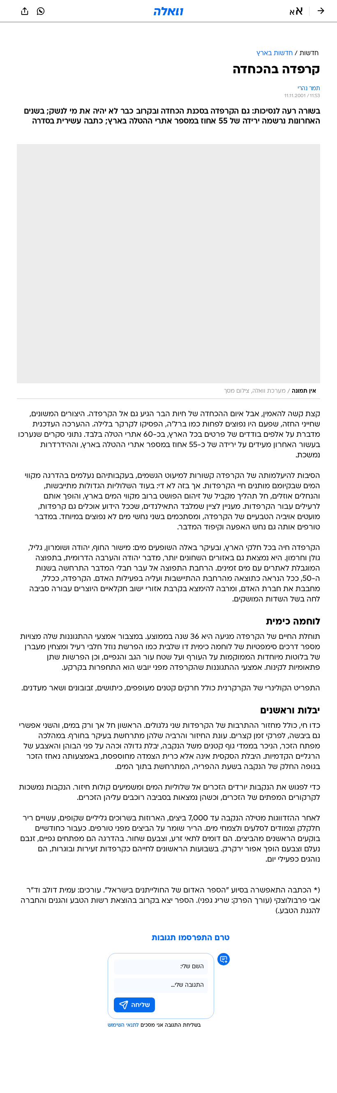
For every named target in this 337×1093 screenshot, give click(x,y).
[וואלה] (168, 11)
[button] (296, 11)
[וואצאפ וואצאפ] (41, 11)
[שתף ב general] (24, 11)
